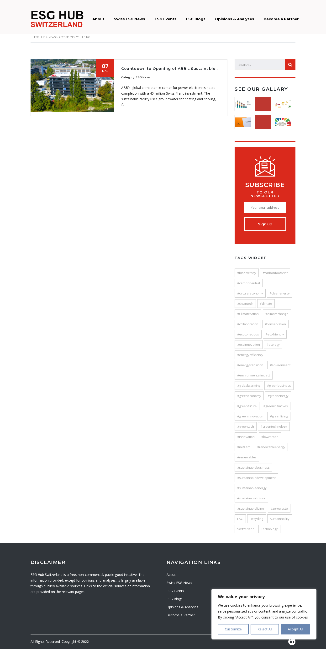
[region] (263, 614)
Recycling (256, 519)
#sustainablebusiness (253, 467)
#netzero (244, 447)
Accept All (295, 629)
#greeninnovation (250, 416)
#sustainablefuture (251, 498)
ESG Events (165, 19)
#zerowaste (279, 508)
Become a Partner (281, 19)
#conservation (275, 324)
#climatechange (276, 314)
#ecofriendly (275, 334)
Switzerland (245, 529)
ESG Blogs (195, 19)
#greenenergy (278, 396)
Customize (233, 629)
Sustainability (279, 519)
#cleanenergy (280, 293)
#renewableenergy (271, 447)
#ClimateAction (248, 314)
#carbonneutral (248, 283)
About (98, 19)
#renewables (247, 457)
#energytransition (250, 365)
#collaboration (247, 324)
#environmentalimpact (253, 375)
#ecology (273, 344)
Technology (269, 529)
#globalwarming (248, 385)
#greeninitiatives (275, 406)
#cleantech (245, 303)
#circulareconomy (250, 293)
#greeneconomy (249, 396)
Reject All (265, 629)
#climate (266, 303)
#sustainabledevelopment (256, 478)
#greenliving (279, 416)
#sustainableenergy (252, 488)
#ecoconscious (248, 334)
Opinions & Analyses (234, 19)
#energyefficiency (250, 355)
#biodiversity (246, 273)
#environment (280, 365)
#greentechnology (274, 426)
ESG (240, 519)
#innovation (246, 437)
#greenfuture (247, 406)
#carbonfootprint (275, 273)
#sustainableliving (250, 508)
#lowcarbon (270, 437)
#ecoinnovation (248, 344)
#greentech (245, 426)
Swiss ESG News (129, 19)
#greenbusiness (279, 385)
